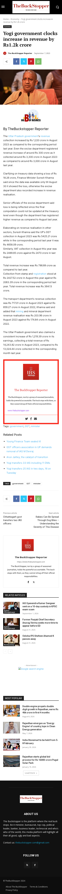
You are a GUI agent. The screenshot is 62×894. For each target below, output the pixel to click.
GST (27, 426)
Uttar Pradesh (16, 136)
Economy (15, 19)
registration (39, 273)
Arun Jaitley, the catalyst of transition (27, 457)
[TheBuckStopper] (30, 7)
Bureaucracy (9, 645)
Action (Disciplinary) (9, 611)
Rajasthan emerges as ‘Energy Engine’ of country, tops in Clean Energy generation (38, 726)
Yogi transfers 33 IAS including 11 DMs (28, 462)
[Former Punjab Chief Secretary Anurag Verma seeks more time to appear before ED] (11, 624)
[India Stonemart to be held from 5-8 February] (11, 744)
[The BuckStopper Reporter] (5, 53)
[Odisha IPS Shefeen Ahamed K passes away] (11, 640)
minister (35, 426)
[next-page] (10, 651)
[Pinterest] (31, 61)
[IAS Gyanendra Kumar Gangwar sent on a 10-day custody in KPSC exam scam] (11, 608)
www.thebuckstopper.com (18, 410)
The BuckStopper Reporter (20, 53)
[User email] (35, 419)
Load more (30, 773)
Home (6, 19)
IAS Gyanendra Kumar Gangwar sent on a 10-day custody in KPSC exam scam (39, 606)
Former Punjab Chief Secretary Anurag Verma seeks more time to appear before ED (40, 622)
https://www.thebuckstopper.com (31, 562)
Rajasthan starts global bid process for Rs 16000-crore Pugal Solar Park (40, 759)
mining (19, 311)
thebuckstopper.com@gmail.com (32, 842)
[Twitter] (24, 61)
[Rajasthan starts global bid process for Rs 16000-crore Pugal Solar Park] (11, 761)
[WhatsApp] (38, 61)
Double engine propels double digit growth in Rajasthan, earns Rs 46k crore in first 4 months (40, 709)
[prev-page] (5, 651)
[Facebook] (16, 61)
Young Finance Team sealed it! (24, 441)
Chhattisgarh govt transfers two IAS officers (12, 520)
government (31, 136)
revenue (45, 136)
